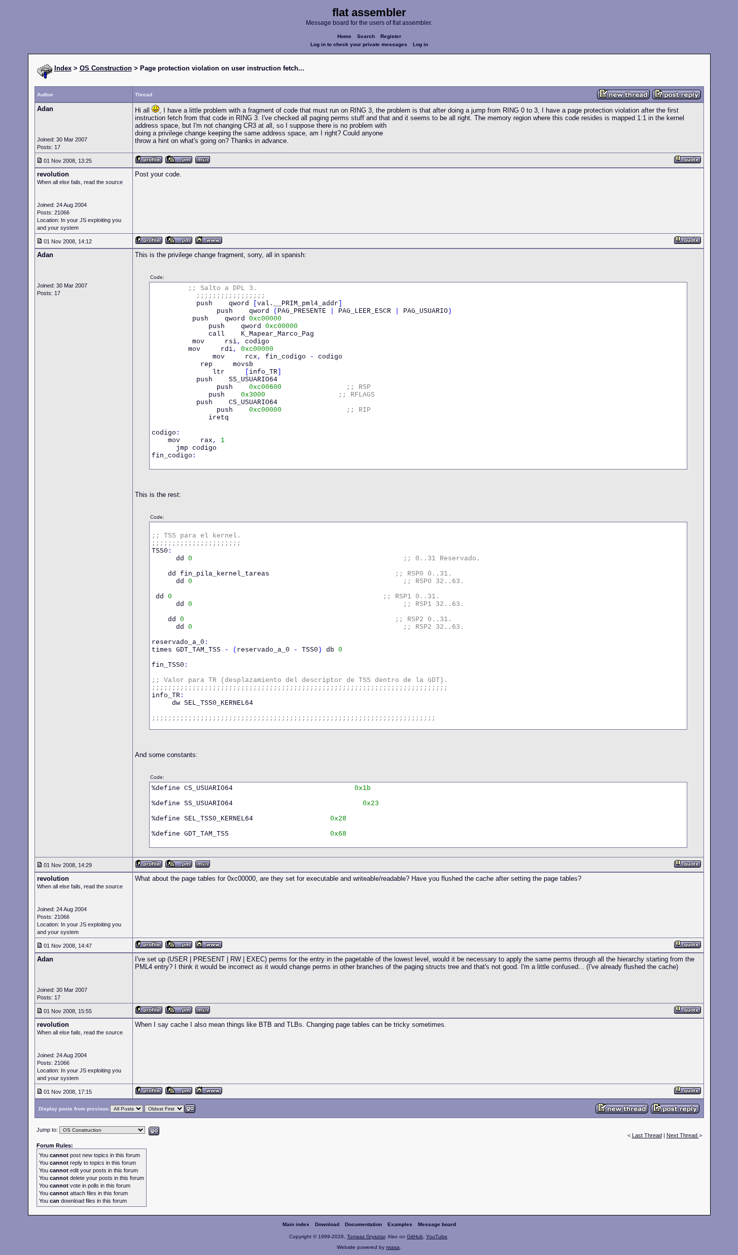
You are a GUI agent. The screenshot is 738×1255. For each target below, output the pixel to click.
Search (366, 36)
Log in (420, 44)
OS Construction (106, 68)
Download (327, 1224)
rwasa (393, 1247)
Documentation (363, 1224)
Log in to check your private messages (358, 44)
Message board (437, 1224)
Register (390, 36)
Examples (400, 1224)
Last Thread (647, 1135)
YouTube (436, 1236)
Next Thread (682, 1135)
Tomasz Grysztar (366, 1236)
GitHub (415, 1236)
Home (344, 36)
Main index (296, 1224)
